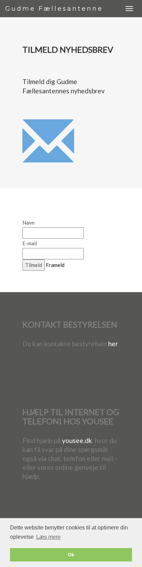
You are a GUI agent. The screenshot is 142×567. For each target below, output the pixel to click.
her (113, 344)
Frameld (55, 265)
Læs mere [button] (48, 537)
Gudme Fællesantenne (54, 8)
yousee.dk (77, 440)
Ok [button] (71, 554)
